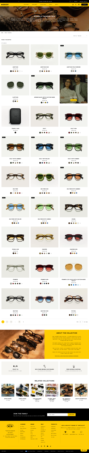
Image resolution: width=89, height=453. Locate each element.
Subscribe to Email (33, 436)
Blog (31, 431)
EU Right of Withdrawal (43, 430)
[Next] (23, 321)
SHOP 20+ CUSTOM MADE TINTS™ (45, 1)
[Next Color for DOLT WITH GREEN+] (80, 163)
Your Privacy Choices (31, 451)
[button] (75, 4)
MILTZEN (15, 189)
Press (32, 433)
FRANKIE (15, 279)
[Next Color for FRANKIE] (22, 283)
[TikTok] (50, 446)
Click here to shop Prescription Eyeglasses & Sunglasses (66, 355)
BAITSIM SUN (44, 311)
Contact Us (43, 442)
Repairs (42, 433)
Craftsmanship (33, 428)
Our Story (22, 426)
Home (2, 32)
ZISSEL (74, 219)
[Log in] (72, 5)
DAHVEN (44, 249)
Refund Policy (53, 451)
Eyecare (21, 433)
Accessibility (39, 451)
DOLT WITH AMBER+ (15, 158)
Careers (42, 438)
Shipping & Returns (43, 427)
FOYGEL (73, 311)
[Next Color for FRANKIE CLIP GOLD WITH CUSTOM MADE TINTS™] (80, 285)
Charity (21, 435)
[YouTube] (47, 446)
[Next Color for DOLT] (51, 132)
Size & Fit (33, 426)
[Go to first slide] (72, 1)
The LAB (52, 437)
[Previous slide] (19, 1)
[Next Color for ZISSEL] (80, 223)
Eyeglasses (53, 426)
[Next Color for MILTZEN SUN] (51, 193)
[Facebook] (38, 446)
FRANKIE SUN (44, 279)
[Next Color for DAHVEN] (51, 253)
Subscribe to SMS (34, 438)
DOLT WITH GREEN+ (73, 158)
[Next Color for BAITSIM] (22, 315)
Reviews (32, 430)
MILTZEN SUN (44, 189)
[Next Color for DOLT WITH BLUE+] (51, 163)
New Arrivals (53, 435)
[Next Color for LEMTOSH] (22, 71)
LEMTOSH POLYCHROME (73, 67)
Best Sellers (53, 433)
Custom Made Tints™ (53, 431)
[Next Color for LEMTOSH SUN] (51, 71)
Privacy (21, 451)
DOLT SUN (74, 128)
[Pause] (70, 1)
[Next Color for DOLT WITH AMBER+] (22, 163)
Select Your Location (69, 451)
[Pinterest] (44, 446)
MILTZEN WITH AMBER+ (73, 189)
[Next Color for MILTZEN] (22, 193)
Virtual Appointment (22, 431)
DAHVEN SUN (73, 249)
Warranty (42, 434)
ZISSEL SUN (15, 249)
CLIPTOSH (15, 97)
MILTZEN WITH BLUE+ (15, 219)
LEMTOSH (15, 67)
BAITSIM (15, 311)
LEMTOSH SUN (44, 67)
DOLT (44, 128)
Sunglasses (53, 428)
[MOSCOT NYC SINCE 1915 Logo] (4, 4)
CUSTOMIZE (84, 4)
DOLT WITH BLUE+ (44, 158)
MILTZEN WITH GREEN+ (44, 219)
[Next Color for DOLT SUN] (80, 132)
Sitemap (42, 440)
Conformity (46, 451)
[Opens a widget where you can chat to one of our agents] (84, 450)
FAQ (41, 436)
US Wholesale (22, 438)
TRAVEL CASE (15, 128)
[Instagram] (41, 446)
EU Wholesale (22, 437)
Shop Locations (23, 428)
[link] (15, 54)
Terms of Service (61, 451)
